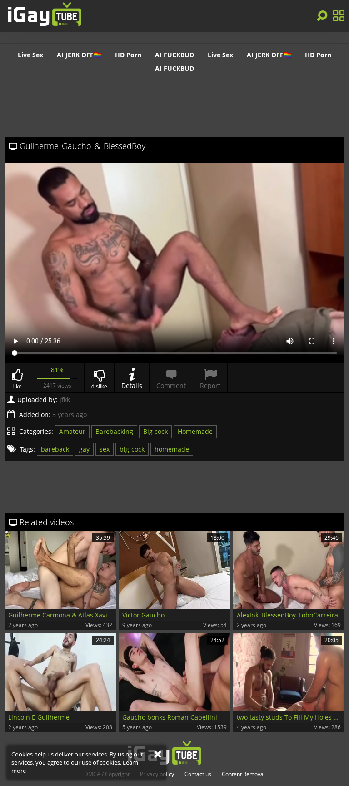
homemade (172, 449)
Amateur (72, 431)
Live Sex (30, 54)
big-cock (132, 449)
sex (105, 449)
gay (84, 449)
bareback (55, 449)
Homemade (195, 431)
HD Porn (128, 54)
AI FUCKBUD (174, 54)
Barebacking (114, 431)
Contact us (197, 774)
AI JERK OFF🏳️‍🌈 (79, 54)
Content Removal (243, 774)
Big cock (155, 431)
